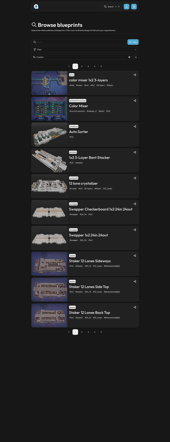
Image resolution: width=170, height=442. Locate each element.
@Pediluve (74, 126)
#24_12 (88, 266)
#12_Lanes (107, 188)
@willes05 (74, 178)
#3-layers (101, 85)
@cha (72, 75)
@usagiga (73, 204)
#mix (86, 85)
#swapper (74, 214)
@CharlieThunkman (78, 100)
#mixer (79, 85)
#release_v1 (92, 111)
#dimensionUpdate (112, 266)
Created (40, 57)
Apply (135, 42)
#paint (101, 111)
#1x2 (92, 85)
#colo (72, 85)
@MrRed (73, 152)
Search (114, 6)
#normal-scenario (77, 111)
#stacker (79, 162)
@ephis (72, 255)
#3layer (110, 85)
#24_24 (83, 214)
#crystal (73, 188)
